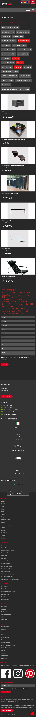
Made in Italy (4, 612)
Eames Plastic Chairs (6, 566)
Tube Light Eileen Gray (23, 80)
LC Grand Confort (5, 563)
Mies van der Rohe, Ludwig (8, 591)
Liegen (3, 509)
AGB (2, 617)
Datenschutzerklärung (21, 357)
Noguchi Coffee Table (9, 76)
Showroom (4, 640)
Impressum (4, 658)
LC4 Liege (20, 63)
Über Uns (3, 604)
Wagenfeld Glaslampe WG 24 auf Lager (15, 89)
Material (3, 609)
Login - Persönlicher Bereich (8, 645)
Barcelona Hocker (8, 32)
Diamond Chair (18, 36)
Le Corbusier (4, 586)
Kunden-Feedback (6, 614)
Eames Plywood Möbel (7, 576)
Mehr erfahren (6, 396)
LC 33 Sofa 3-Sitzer (8, 54)
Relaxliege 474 (25, 76)
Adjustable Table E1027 (7, 550)
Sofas (2, 506)
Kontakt (3, 650)
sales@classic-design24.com (19, 491)
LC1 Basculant (23, 54)
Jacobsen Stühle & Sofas (7, 574)
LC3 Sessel (16, 58)
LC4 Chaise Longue (8, 63)
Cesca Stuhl (6, 36)
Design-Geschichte (6, 648)
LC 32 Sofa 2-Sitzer (24, 49)
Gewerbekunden (5, 642)
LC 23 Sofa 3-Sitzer (8, 49)
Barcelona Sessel (23, 32)
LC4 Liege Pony (7, 67)
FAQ (2, 634)
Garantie (3, 632)
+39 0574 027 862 (16, 493)
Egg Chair (3, 558)
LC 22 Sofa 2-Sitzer (19, 45)
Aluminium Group (5, 561)
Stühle (3, 514)
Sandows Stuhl (7, 80)
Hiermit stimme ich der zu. (16, 357)
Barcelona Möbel (5, 571)
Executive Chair (23, 41)
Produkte (3, 498)
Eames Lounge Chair (9, 41)
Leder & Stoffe (5, 637)
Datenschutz (4, 655)
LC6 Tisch (18, 67)
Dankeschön (4, 619)
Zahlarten (3, 629)
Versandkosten (5, 626)
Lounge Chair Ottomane (10, 71)
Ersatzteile (10, 17)
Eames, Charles (5, 589)
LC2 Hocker (6, 58)
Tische (3, 527)
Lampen (3, 530)
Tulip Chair (6, 85)
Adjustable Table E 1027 (10, 27)
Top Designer (4, 583)
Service (4, 17)
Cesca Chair (4, 555)
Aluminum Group (5, 519)
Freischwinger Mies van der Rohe (10, 579)
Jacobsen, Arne (5, 594)
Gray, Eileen (4, 597)
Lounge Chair (4, 553)
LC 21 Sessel (6, 45)
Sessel (3, 501)
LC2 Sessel (4, 545)
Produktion (4, 606)
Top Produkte (4, 542)
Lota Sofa (27, 67)
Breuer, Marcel (5, 599)
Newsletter (4, 653)
